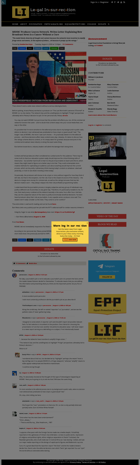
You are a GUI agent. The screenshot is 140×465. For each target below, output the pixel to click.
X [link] (87, 223)
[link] (70, 223)
